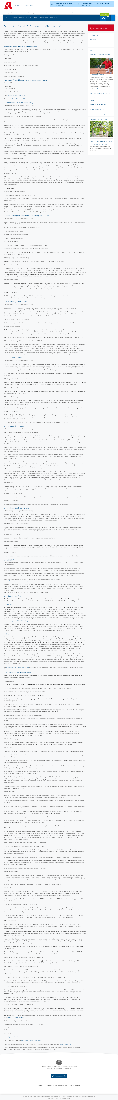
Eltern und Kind (54, 17)
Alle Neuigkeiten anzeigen (106, 114)
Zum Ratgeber (109, 153)
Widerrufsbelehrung (75, 1085)
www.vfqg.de (93, 39)
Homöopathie (44, 17)
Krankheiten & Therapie (32, 17)
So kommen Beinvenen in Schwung (100, 93)
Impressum (42, 1085)
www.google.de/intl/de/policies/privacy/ (17, 621)
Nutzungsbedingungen (61, 1085)
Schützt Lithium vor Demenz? (98, 105)
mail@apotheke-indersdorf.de (78, 13)
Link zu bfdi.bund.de (65, 1044)
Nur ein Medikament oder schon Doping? (99, 99)
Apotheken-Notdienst (100, 28)
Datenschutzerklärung (64, 1098)
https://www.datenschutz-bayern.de (31, 1040)
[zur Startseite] (24, 5)
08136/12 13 (55, 13)
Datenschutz (50, 1085)
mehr (97, 88)
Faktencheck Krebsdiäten (97, 109)
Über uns (6, 17)
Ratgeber (21, 17)
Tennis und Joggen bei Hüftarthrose (100, 54)
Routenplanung (86, 5)
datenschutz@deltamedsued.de (16, 95)
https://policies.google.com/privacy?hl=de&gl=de (17, 581)
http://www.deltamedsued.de (17, 99)
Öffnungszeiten (60, 5)
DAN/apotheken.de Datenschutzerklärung (17, 667)
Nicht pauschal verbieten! (97, 75)
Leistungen (14, 17)
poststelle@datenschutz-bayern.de (13, 1037)
